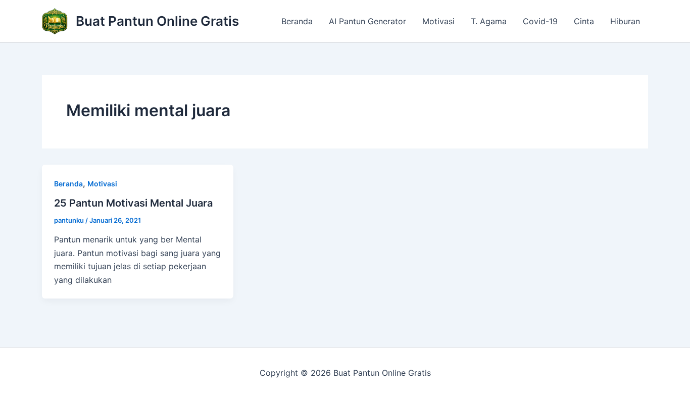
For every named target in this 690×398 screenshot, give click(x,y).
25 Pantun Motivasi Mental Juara (133, 203)
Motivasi (438, 21)
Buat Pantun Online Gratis (157, 21)
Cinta (584, 21)
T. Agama (489, 21)
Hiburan (625, 21)
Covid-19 (540, 21)
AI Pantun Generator (367, 21)
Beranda (297, 21)
